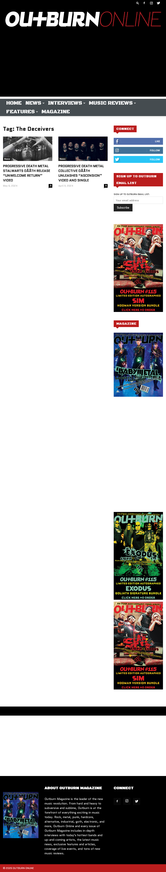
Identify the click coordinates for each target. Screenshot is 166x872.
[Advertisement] (83, 66)
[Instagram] (151, 3)
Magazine (56, 112)
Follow (155, 150)
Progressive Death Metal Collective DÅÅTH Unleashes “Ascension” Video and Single (81, 173)
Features (20, 112)
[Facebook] (144, 3)
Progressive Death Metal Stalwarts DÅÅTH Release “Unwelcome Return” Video (26, 173)
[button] (137, 3)
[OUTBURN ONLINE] (83, 20)
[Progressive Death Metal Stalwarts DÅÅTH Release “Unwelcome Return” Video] (27, 149)
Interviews (65, 103)
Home (14, 103)
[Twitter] (158, 3)
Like (157, 141)
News (33, 103)
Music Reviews (111, 103)
